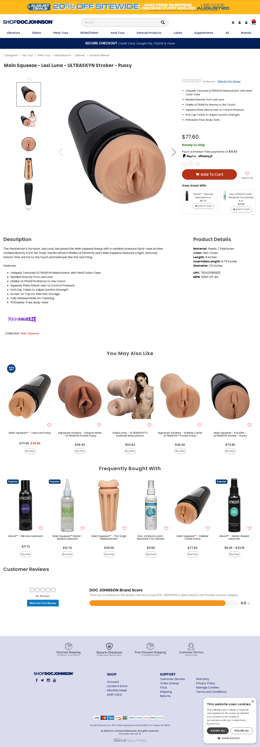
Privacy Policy (205, 683)
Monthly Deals (117, 690)
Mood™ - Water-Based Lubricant (234, 537)
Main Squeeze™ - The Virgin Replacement (109, 537)
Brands (246, 33)
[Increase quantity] (197, 164)
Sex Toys (27, 55)
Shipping (166, 692)
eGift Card (114, 695)
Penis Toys (60, 33)
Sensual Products (149, 33)
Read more (213, 723)
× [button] (252, 701)
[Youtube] (54, 680)
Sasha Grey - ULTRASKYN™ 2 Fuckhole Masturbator (130, 434)
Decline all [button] (241, 730)
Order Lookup (169, 683)
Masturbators (63, 55)
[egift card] (233, 23)
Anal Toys (118, 33)
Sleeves (80, 55)
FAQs (163, 687)
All (227, 33)
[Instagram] (48, 680)
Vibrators (13, 33)
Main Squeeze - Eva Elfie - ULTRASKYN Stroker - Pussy (230, 434)
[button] (174, 152)
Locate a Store (117, 686)
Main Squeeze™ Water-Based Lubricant (67, 537)
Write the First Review (229, 81)
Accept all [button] (218, 730)
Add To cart (212, 174)
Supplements (203, 33)
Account (113, 682)
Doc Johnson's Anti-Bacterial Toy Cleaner (150, 537)
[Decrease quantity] (184, 164)
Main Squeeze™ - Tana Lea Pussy (30, 433)
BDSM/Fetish (89, 33)
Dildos (36, 33)
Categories (11, 55)
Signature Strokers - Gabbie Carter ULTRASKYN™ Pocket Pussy (180, 434)
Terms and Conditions (211, 692)
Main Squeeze (29, 333)
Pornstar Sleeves (99, 55)
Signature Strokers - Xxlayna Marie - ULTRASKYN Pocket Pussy (80, 434)
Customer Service (172, 679)
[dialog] (229, 720)
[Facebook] (36, 680)
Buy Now (29, 450)
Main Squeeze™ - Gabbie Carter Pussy (192, 537)
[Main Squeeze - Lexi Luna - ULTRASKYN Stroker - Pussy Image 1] (117, 152)
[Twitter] (42, 680)
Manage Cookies (207, 687)
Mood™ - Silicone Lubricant (25, 536)
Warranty (202, 679)
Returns (165, 696)
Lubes (178, 33)
